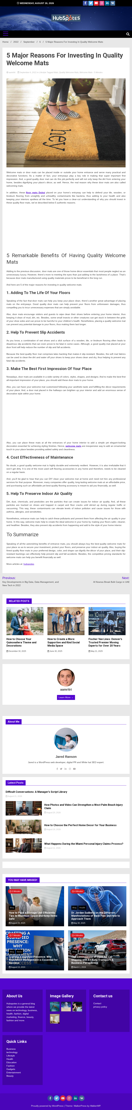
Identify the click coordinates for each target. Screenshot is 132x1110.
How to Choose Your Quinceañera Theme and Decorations (21, 642)
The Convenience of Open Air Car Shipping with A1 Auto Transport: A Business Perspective (92, 959)
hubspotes (29, 564)
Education (11, 1062)
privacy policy (100, 1006)
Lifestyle (42, 72)
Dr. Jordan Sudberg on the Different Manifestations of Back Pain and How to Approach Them (95, 915)
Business (11, 1049)
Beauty (10, 1076)
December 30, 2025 (17, 651)
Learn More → (66, 697)
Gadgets (10, 1069)
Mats (56, 72)
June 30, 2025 (55, 651)
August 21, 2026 (14, 796)
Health (82, 908)
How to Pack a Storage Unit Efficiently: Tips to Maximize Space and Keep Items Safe (33, 915)
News (19, 952)
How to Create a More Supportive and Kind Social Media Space (63, 642)
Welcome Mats (86, 72)
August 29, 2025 (18, 923)
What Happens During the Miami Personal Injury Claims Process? (83, 843)
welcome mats (73, 446)
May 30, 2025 (79, 923)
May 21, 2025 (96, 651)
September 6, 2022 (28, 72)
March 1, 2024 (79, 967)
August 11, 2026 (53, 848)
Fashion (10, 1065)
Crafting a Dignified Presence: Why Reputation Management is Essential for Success (33, 959)
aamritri (12, 72)
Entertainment (13, 1072)
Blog (12, 908)
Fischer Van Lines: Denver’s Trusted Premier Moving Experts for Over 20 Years (105, 642)
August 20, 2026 (53, 812)
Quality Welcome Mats (69, 72)
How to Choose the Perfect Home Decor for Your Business (80, 825)
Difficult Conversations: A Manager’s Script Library (36, 791)
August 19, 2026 (53, 829)
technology (12, 1052)
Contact (97, 1003)
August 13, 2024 (18, 967)
